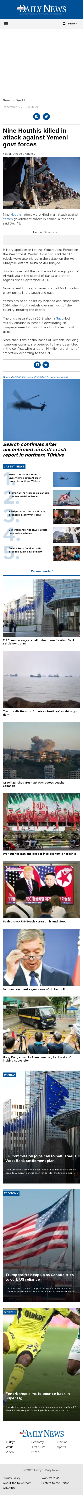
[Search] (64, 23)
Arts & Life (38, 1447)
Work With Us (50, 1478)
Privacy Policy (11, 1478)
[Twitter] (46, 116)
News (7, 100)
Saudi (60, 318)
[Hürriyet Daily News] (41, 9)
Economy (37, 1442)
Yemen (8, 219)
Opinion (62, 1442)
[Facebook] (36, 116)
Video (10, 1452)
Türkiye (10, 1442)
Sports (61, 1447)
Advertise (9, 1488)
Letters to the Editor (55, 1483)
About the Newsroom (17, 1483)
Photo (35, 1452)
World (20, 100)
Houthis (16, 214)
